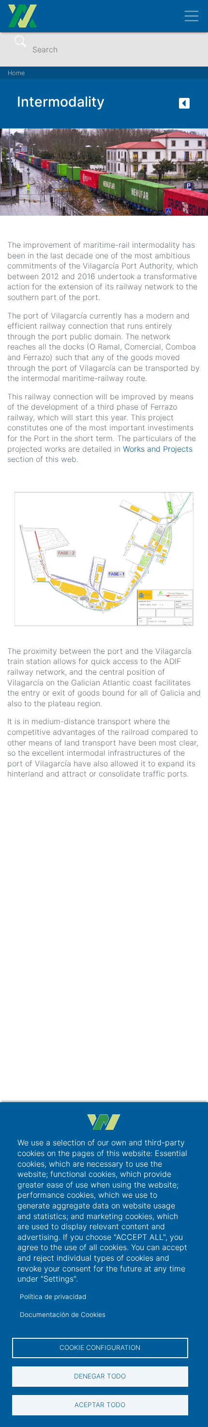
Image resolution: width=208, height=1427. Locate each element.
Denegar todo (100, 1376)
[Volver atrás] (184, 106)
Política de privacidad (53, 1296)
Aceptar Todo (99, 1405)
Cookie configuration (99, 1347)
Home (16, 73)
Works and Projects (158, 449)
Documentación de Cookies (62, 1314)
